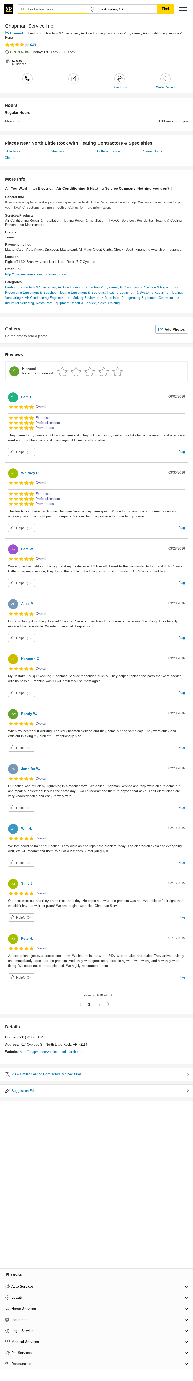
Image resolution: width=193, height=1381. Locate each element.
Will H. (26, 828)
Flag (181, 452)
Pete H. (27, 938)
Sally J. (27, 883)
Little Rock (13, 151)
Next (110, 1004)
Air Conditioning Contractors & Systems (111, 33)
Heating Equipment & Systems (82, 292)
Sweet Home (152, 151)
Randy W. (29, 714)
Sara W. (27, 549)
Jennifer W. (30, 768)
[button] (183, 9)
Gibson (10, 158)
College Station (108, 151)
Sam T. (26, 397)
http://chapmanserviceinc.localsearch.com (37, 274)
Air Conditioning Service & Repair (145, 287)
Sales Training (109, 303)
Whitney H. (30, 473)
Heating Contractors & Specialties (53, 33)
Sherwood (58, 151)
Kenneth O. (30, 659)
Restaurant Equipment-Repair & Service (66, 303)
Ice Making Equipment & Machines (93, 298)
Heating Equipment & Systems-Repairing (137, 292)
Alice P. (27, 604)
